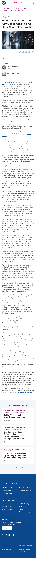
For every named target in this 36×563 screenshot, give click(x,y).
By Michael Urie (8, 420)
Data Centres (18, 10)
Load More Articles (18, 468)
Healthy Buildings (24, 504)
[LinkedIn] (6, 535)
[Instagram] (13, 535)
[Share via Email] (29, 52)
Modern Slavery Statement (25, 545)
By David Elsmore (9, 461)
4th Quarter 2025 (7, 493)
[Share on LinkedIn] (26, 52)
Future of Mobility (24, 512)
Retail (21, 506)
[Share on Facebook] (20, 52)
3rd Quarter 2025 (24, 487)
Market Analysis (7, 509)
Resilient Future (21, 8)
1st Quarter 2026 (7, 490)
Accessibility (18, 2)
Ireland (16, 412)
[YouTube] (9, 535)
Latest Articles (7, 8)
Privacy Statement (6, 549)
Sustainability (6, 512)
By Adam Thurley (8, 442)
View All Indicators (25, 490)
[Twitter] (3, 535)
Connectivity (7, 10)
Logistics (21, 509)
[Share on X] (23, 52)
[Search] (29, 3)
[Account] (33, 3)
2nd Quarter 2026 (7, 487)
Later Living (8, 450)
